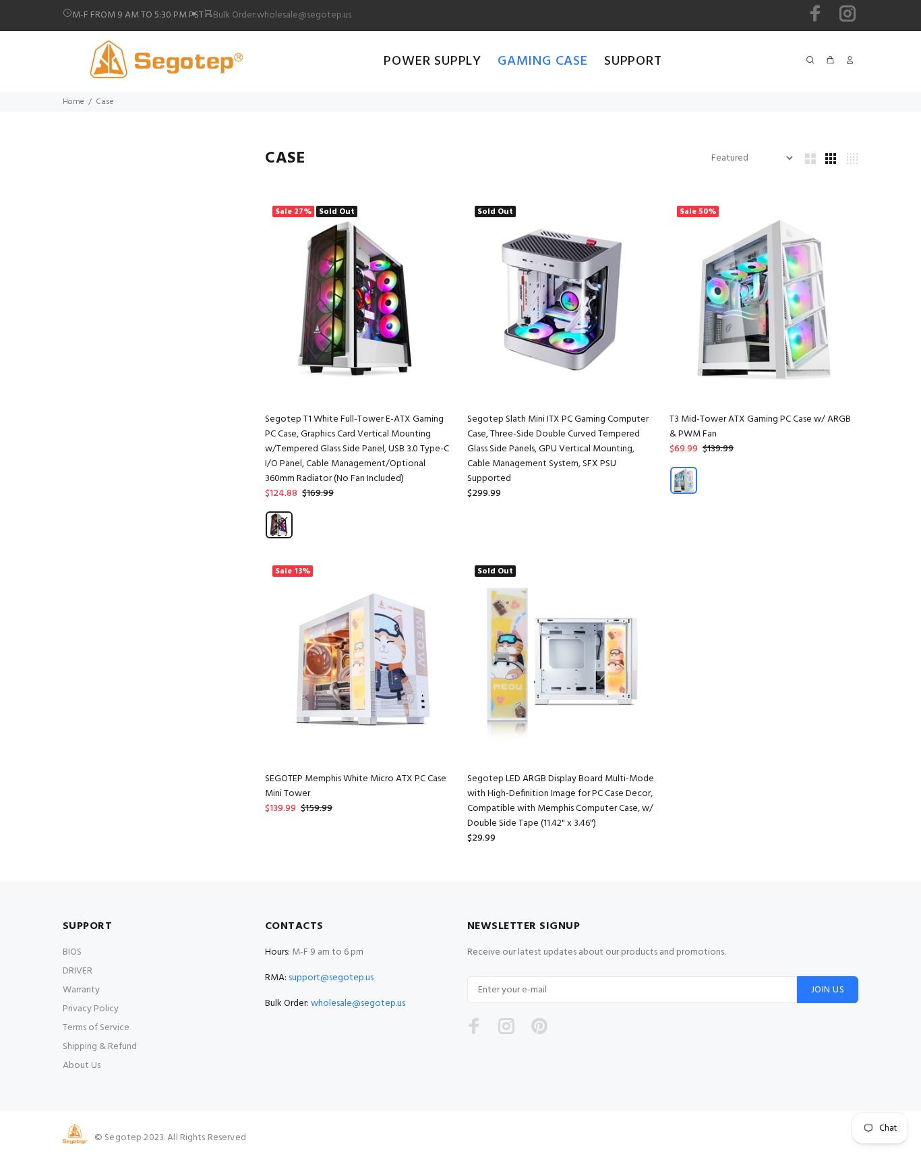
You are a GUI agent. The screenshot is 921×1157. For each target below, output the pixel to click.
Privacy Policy (91, 1009)
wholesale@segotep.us (358, 1003)
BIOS (72, 952)
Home (73, 102)
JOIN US (827, 990)
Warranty (81, 990)
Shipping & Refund (100, 1046)
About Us (81, 1065)
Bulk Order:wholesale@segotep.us (282, 15)
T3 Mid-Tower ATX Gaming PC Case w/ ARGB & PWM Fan (760, 427)
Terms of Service (96, 1028)
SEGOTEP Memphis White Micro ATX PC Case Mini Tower (355, 786)
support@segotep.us (331, 978)
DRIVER (77, 971)
